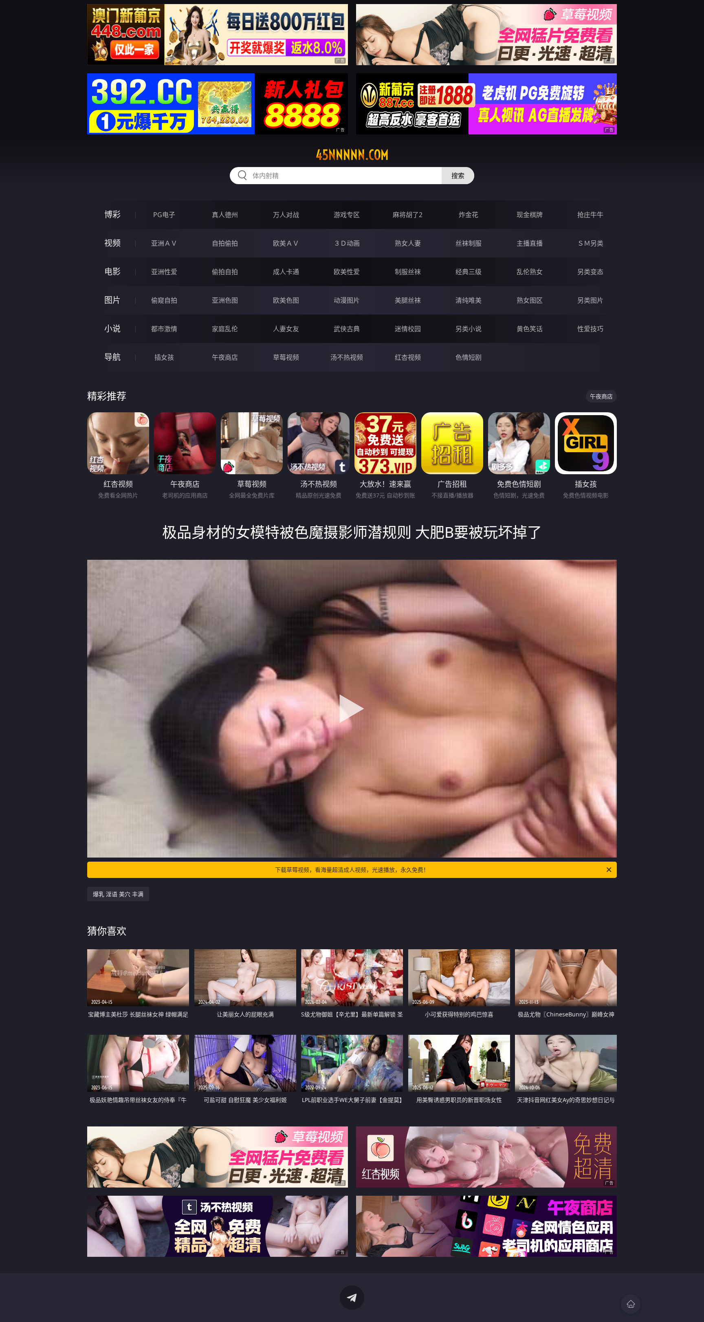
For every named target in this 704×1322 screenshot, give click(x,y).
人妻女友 (286, 328)
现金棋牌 (530, 214)
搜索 (457, 175)
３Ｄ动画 (347, 243)
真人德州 (225, 214)
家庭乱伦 (225, 328)
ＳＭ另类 (590, 243)
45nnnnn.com (352, 155)
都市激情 (164, 328)
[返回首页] (630, 1304)
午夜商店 (225, 357)
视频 (112, 243)
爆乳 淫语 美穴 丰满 (118, 894)
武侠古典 (347, 328)
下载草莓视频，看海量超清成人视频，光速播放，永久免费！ (352, 869)
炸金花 (468, 214)
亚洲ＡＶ (164, 243)
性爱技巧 (590, 328)
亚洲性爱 (164, 271)
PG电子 (164, 214)
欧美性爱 (347, 271)
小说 (112, 328)
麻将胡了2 (407, 214)
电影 (112, 271)
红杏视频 (408, 357)
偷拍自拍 (225, 271)
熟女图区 (530, 300)
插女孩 (164, 357)
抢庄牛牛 (590, 214)
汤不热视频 (346, 357)
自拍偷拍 (225, 243)
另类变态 (590, 271)
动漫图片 (347, 300)
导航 (112, 357)
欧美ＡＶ (286, 243)
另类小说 (468, 328)
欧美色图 (286, 300)
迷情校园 (408, 328)
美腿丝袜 (408, 300)
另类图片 (590, 300)
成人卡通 (286, 271)
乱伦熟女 (530, 271)
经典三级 (468, 271)
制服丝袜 (408, 271)
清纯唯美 (468, 300)
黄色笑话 (530, 328)
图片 (112, 300)
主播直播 (530, 243)
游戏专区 (347, 214)
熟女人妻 (408, 243)
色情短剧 (468, 357)
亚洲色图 (225, 300)
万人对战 (286, 214)
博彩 (112, 214)
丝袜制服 (468, 243)
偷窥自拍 (164, 300)
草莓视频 (286, 357)
